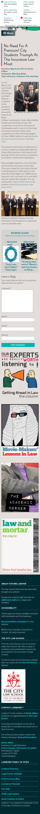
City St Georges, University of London (18, 748)
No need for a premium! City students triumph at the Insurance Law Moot (21, 54)
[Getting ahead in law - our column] (20, 375)
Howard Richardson (27, 737)
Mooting (16, 73)
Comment (6, 288)
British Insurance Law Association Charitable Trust (19, 139)
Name (4, 316)
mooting (34, 76)
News (23, 73)
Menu (10, 33)
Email (4, 326)
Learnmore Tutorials (10, 784)
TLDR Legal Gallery (10, 794)
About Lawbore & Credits (12, 799)
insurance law (22, 76)
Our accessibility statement (14, 621)
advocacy (11, 76)
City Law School (29, 662)
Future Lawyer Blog (10, 779)
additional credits (9, 600)
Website (4, 335)
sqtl (21, 597)
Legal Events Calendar (11, 774)
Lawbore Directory (10, 769)
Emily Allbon (32, 713)
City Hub (5, 789)
